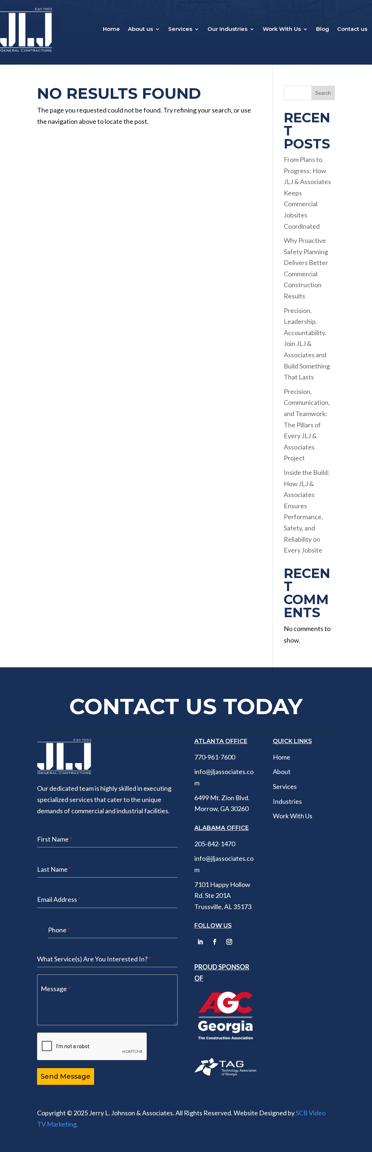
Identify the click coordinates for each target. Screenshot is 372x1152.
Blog (322, 29)
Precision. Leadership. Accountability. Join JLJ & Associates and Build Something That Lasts (307, 343)
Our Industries (227, 29)
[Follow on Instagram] (229, 942)
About (282, 772)
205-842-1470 (214, 844)
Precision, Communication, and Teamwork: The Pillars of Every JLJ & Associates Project (307, 424)
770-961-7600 (214, 757)
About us (140, 29)
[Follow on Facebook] (215, 942)
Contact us (352, 29)
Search (323, 93)
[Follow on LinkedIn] (200, 942)
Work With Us (282, 29)
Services (180, 29)
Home (111, 29)
